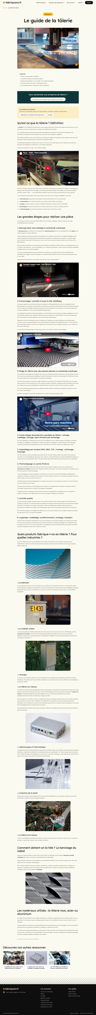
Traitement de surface (47, 1002)
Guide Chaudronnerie (74, 996)
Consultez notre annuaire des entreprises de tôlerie (48, 99)
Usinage (43, 996)
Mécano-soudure (45, 998)
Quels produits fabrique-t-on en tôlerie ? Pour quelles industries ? (37, 81)
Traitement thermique (47, 1004)
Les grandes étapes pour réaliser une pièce (32, 78)
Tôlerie (42, 994)
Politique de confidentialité (86, 1013)
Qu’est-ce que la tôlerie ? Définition (30, 76)
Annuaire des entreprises (56, 2)
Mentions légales (74, 1013)
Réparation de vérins (46, 1007)
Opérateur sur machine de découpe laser (32, 115)
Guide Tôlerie (72, 991)
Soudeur (49, 115)
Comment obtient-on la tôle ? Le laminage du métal (34, 83)
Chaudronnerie (45, 1000)
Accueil (5, 7)
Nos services (70, 2)
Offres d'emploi (40, 2)
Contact (89, 2)
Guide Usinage (72, 994)
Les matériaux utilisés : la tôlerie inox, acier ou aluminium (35, 85)
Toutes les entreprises (47, 991)
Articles (80, 2)
